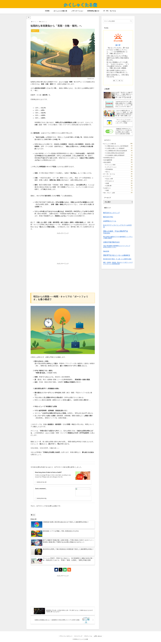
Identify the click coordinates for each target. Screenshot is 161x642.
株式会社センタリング (111, 213)
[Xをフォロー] (60, 570)
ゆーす (118, 45)
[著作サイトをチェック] (56, 570)
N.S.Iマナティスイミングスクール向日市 (117, 226)
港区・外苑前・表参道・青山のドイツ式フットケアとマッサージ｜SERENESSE (118, 263)
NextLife (106, 251)
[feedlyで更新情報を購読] (65, 570)
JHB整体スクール (109, 221)
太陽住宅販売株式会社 (111, 242)
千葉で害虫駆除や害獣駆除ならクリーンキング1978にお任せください (116, 246)
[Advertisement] (62, 247)
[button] (131, 21)
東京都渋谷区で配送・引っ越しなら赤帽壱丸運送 (117, 259)
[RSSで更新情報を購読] (69, 570)
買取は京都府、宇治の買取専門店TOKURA (115, 232)
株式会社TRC (108, 217)
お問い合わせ (98, 636)
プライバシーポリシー (65, 636)
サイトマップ (78, 636)
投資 (34, 515)
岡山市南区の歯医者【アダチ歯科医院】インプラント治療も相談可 (118, 237)
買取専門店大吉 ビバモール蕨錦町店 (116, 255)
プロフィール (88, 636)
